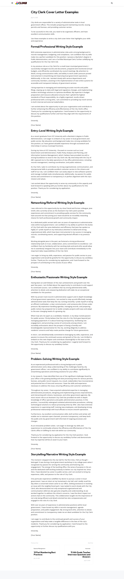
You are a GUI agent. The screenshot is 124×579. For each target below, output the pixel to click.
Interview (87, 548)
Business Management (39, 548)
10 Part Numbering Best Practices (45, 553)
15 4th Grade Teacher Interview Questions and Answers (79, 554)
